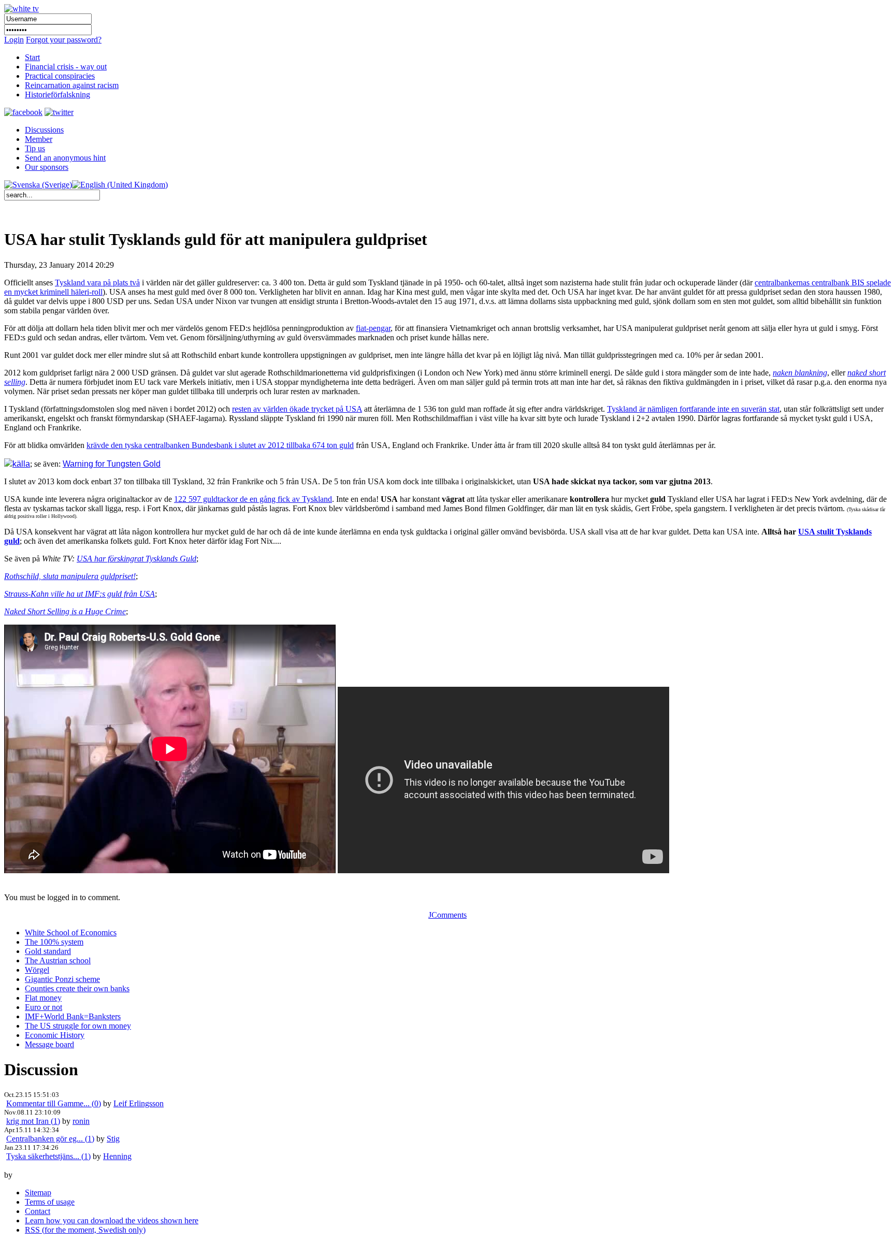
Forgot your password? (64, 39)
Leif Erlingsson (138, 1103)
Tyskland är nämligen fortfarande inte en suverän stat (693, 408)
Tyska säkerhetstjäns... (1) (48, 1156)
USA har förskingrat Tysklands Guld (136, 558)
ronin (81, 1121)
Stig (113, 1138)
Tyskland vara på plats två (97, 282)
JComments (447, 914)
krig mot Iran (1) (33, 1121)
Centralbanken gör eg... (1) (50, 1138)
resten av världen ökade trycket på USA (297, 408)
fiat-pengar (373, 328)
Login (14, 39)
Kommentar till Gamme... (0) (53, 1103)
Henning (117, 1156)
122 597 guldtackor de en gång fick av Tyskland (253, 499)
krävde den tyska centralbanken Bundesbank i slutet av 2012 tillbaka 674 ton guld (220, 445)
